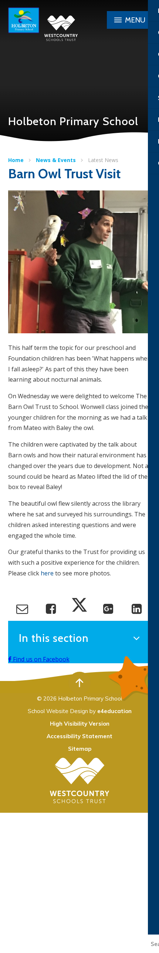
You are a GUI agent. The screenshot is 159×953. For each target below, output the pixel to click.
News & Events (56, 160)
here (47, 573)
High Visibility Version (79, 723)
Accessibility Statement (79, 736)
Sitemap (79, 748)
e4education (114, 711)
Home (16, 160)
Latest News (103, 160)
